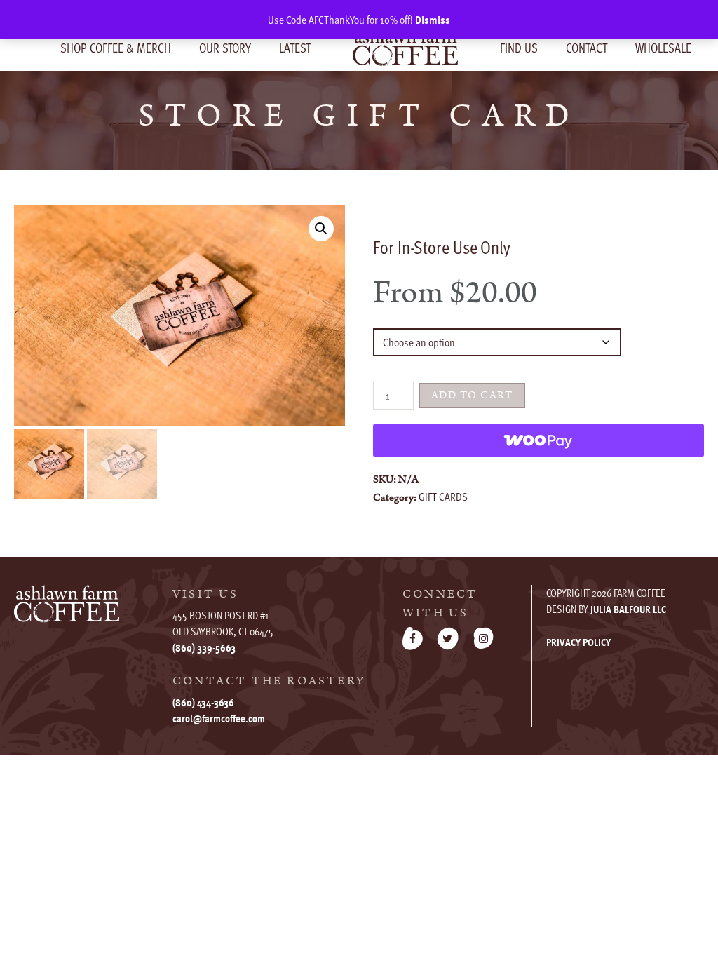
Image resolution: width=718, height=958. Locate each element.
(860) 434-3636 (203, 702)
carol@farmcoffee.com (218, 718)
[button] (321, 228)
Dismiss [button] (432, 19)
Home (405, 47)
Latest (295, 47)
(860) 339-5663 (204, 647)
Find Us (519, 47)
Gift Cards (443, 496)
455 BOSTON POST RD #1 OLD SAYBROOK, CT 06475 (222, 623)
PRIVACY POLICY (578, 641)
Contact (586, 47)
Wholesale (663, 47)
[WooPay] (538, 440)
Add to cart (472, 395)
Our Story (225, 47)
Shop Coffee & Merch (115, 47)
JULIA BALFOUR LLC (628, 608)
